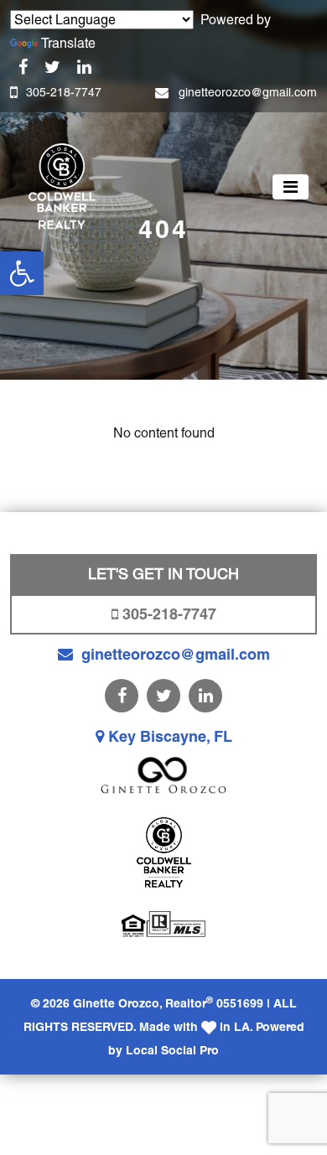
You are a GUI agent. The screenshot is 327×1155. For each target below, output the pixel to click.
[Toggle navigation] (290, 186)
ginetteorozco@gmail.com (248, 92)
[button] (22, 273)
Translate (68, 43)
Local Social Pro (172, 1050)
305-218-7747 (63, 92)
